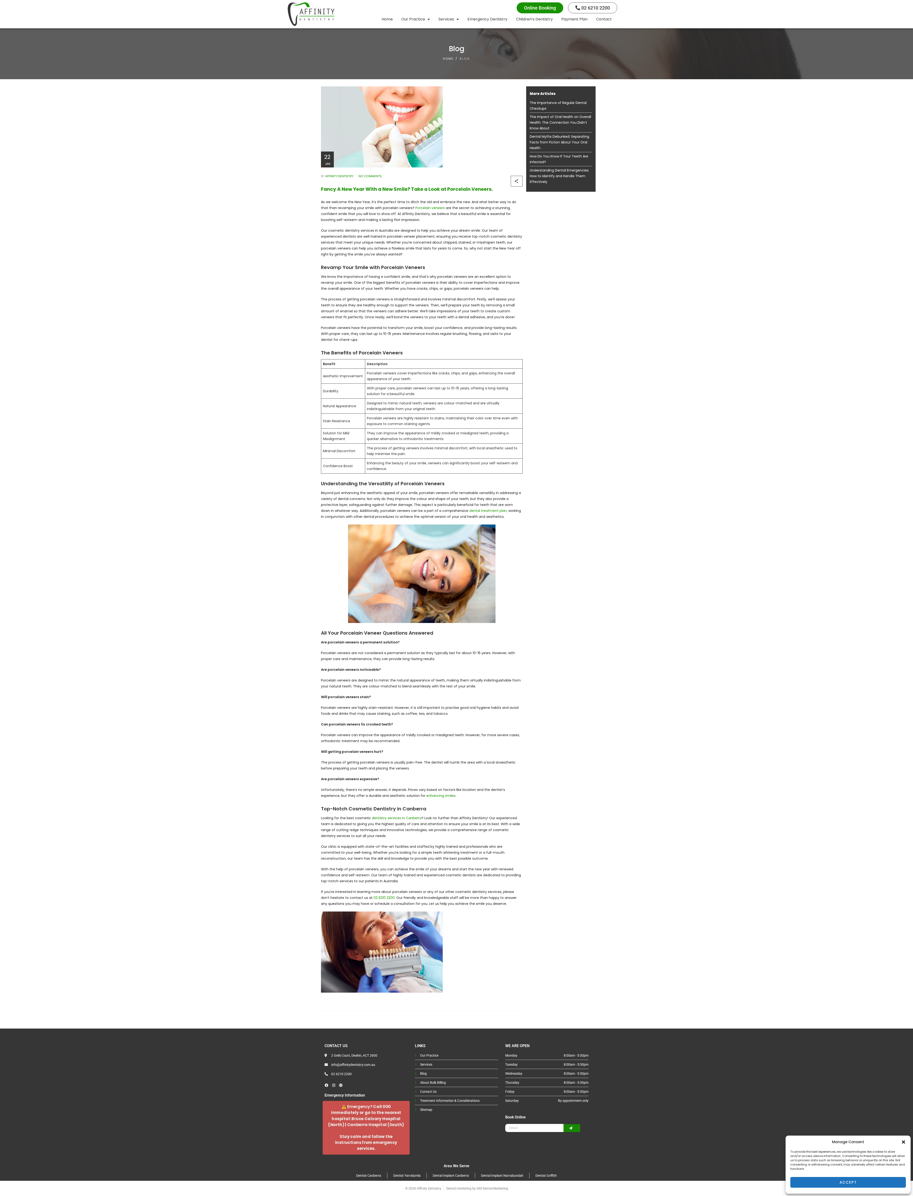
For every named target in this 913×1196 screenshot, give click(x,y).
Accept (848, 1182)
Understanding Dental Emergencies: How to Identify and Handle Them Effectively (559, 176)
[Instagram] (333, 1085)
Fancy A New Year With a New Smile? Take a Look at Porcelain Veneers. (407, 189)
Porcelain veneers (430, 208)
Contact (604, 19)
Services (446, 19)
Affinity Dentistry (339, 176)
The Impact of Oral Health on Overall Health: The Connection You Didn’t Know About (560, 122)
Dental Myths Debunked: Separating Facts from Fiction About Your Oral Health (559, 142)
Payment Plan (574, 19)
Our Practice (413, 19)
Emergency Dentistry (487, 19)
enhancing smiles (441, 795)
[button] (903, 1142)
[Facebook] (326, 1085)
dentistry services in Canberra (397, 818)
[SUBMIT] (571, 1128)
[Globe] (340, 1085)
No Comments (370, 176)
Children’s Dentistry (534, 19)
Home (387, 19)
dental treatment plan (488, 510)
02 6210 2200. (384, 897)
